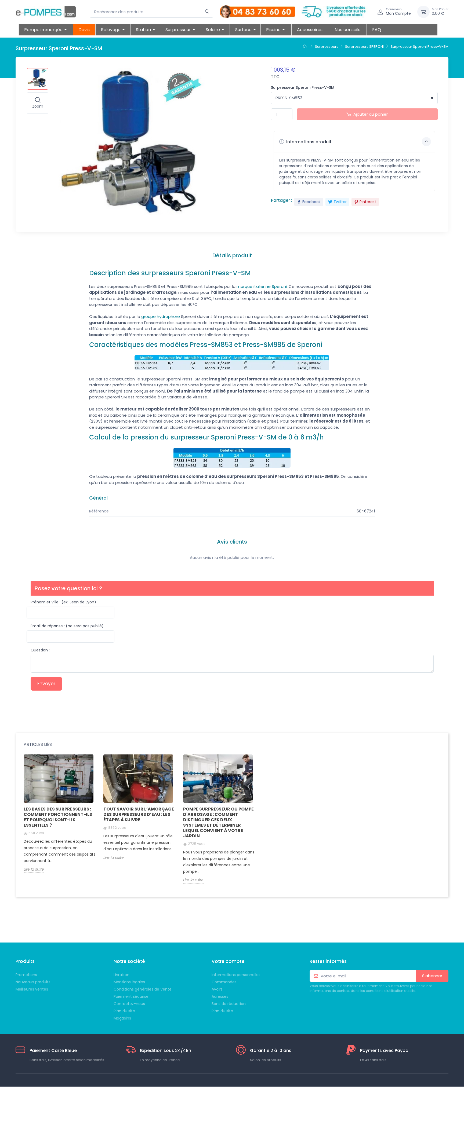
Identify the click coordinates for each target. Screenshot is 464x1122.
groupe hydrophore (160, 316)
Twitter (340, 201)
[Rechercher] (207, 12)
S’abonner (432, 975)
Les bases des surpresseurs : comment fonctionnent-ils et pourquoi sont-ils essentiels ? (58, 817)
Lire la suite (34, 869)
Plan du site (222, 1011)
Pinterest (368, 201)
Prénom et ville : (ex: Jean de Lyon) (63, 602)
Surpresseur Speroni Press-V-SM (302, 87)
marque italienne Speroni (262, 286)
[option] (59, 817)
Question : (40, 650)
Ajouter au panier (370, 114)
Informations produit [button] (308, 142)
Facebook (311, 201)
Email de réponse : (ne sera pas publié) (67, 626)
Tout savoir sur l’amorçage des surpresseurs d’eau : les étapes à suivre (138, 814)
